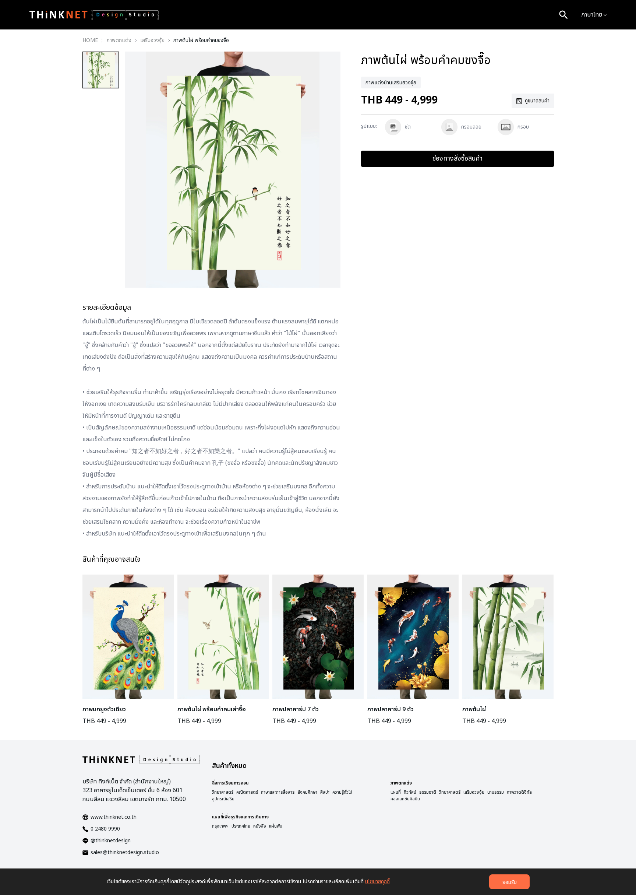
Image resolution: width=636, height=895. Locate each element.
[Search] (563, 14)
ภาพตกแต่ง (119, 40)
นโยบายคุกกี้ (377, 881)
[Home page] (94, 15)
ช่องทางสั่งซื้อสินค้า (457, 159)
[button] (594, 14)
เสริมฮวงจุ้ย (152, 40)
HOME (90, 40)
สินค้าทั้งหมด (229, 766)
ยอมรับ (509, 882)
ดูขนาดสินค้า (537, 101)
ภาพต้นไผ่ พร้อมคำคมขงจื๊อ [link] (201, 40)
